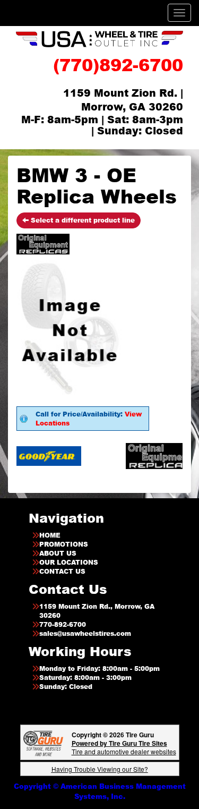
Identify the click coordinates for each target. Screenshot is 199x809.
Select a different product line (82, 220)
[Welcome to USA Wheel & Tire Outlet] (99, 38)
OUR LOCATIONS (68, 562)
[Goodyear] (36, 455)
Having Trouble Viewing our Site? (99, 768)
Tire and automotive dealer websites (124, 747)
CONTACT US (62, 571)
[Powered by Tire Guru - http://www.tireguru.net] (43, 742)
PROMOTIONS (63, 544)
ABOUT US (57, 553)
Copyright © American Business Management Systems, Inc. (100, 791)
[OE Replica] (148, 455)
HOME (49, 535)
